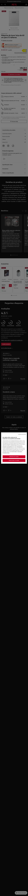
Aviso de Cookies (14, 451)
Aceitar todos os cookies (14, 460)
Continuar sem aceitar (22, 434)
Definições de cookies (14, 456)
